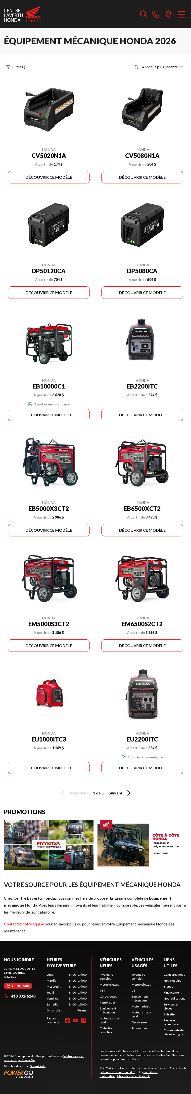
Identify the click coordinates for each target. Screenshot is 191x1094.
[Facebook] (68, 1020)
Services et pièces (171, 1006)
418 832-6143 (23, 996)
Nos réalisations (174, 998)
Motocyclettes (109, 984)
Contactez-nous (174, 974)
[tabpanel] (67, 992)
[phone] (156, 13)
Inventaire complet (106, 976)
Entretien (170, 1014)
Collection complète (106, 1030)
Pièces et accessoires (172, 1022)
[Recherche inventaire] (143, 13)
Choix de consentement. (133, 1076)
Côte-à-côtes (108, 996)
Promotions (139, 1028)
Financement (140, 1022)
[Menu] (181, 14)
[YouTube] (76, 1020)
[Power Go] (48, 1074)
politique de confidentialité (117, 1072)
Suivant (116, 792)
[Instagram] (84, 1020)
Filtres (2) (20, 66)
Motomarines (141, 1006)
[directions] (168, 13)
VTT (102, 990)
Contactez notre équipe (24, 923)
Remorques (108, 1002)
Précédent (78, 792)
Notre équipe (172, 980)
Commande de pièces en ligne (174, 1032)
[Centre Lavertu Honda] (22, 14)
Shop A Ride (38, 1066)
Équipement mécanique (108, 1010)
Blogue (168, 986)
